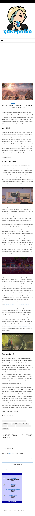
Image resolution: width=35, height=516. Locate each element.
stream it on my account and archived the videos (16, 304)
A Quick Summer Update (27, 435)
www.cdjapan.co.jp (12, 501)
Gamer (13, 103)
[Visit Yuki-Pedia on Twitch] (4, 469)
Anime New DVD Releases (11, 474)
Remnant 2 (11, 426)
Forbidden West (7, 423)
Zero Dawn (5, 428)
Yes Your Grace (26, 426)
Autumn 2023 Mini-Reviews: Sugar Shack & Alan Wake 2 (9, 436)
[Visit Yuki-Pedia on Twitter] (2, 469)
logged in (10, 453)
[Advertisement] (17, 61)
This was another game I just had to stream (20, 326)
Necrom (5, 426)
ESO (13, 421)
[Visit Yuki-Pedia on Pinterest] (6, 469)
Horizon (15, 423)
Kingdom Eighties (23, 423)
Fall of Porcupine (20, 421)
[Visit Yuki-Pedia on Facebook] (7, 469)
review (18, 426)
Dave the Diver (6, 421)
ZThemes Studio (27, 510)
